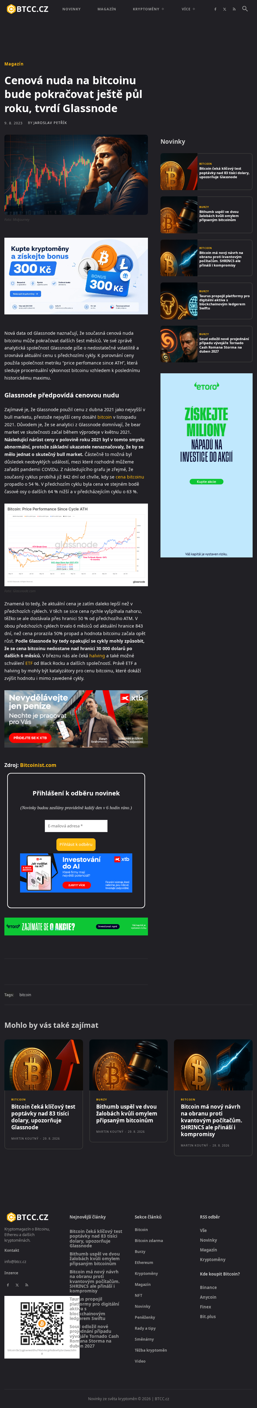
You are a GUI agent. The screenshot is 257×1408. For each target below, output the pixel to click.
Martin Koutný (25, 1138)
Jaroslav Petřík (50, 122)
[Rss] (234, 9)
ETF (29, 663)
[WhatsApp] (91, 971)
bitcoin (104, 417)
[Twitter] (224, 9)
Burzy (204, 207)
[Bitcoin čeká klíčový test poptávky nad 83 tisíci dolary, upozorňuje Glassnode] (178, 171)
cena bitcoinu (130, 477)
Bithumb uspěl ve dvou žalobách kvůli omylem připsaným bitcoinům (219, 215)
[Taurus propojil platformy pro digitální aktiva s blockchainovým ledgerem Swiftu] (178, 300)
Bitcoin (205, 164)
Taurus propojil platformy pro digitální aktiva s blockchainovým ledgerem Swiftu (224, 302)
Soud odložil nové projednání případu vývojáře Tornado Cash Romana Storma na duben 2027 (224, 345)
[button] (245, 9)
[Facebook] (215, 9)
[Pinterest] (76, 971)
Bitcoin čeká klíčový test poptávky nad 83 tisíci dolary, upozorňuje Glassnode (224, 172)
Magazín (14, 64)
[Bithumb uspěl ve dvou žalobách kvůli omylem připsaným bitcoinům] (178, 214)
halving (97, 656)
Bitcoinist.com (38, 765)
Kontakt (11, 1250)
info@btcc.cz (15, 1261)
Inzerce (11, 1273)
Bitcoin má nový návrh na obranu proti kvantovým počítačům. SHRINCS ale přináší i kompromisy (221, 258)
